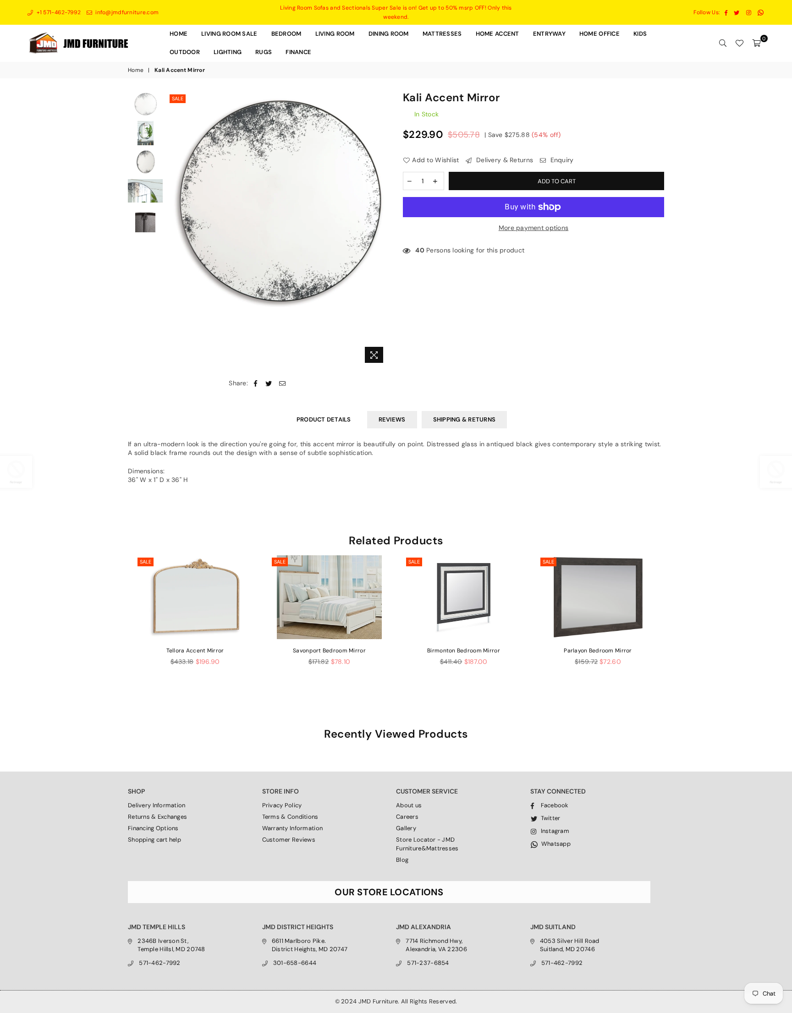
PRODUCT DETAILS (324, 419)
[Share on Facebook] (255, 383)
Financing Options (153, 828)
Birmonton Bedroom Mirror (463, 650)
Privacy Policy (282, 805)
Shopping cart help (154, 839)
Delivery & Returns (503, 160)
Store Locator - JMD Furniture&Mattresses (427, 844)
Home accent (497, 34)
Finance (298, 52)
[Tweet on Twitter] (268, 383)
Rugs (263, 52)
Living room (335, 34)
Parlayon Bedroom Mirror (598, 650)
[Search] (723, 43)
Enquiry (560, 160)
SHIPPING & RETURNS (464, 419)
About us (409, 805)
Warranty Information (292, 828)
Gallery (406, 828)
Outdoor (185, 52)
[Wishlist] (739, 43)
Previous (175, 230)
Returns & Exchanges (157, 817)
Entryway (549, 34)
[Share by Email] (282, 383)
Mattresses (442, 34)
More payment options (534, 228)
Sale (177, 98)
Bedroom (286, 34)
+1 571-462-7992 (58, 12)
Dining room (388, 34)
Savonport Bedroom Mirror (329, 650)
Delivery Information (157, 805)
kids (640, 34)
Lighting (228, 52)
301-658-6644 (294, 963)
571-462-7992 (159, 963)
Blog (402, 860)
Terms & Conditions (290, 817)
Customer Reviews (288, 839)
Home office (599, 34)
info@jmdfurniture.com (126, 12)
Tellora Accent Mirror (195, 650)
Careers (407, 817)
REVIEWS (392, 419)
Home (178, 34)
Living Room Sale (229, 34)
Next (381, 230)
